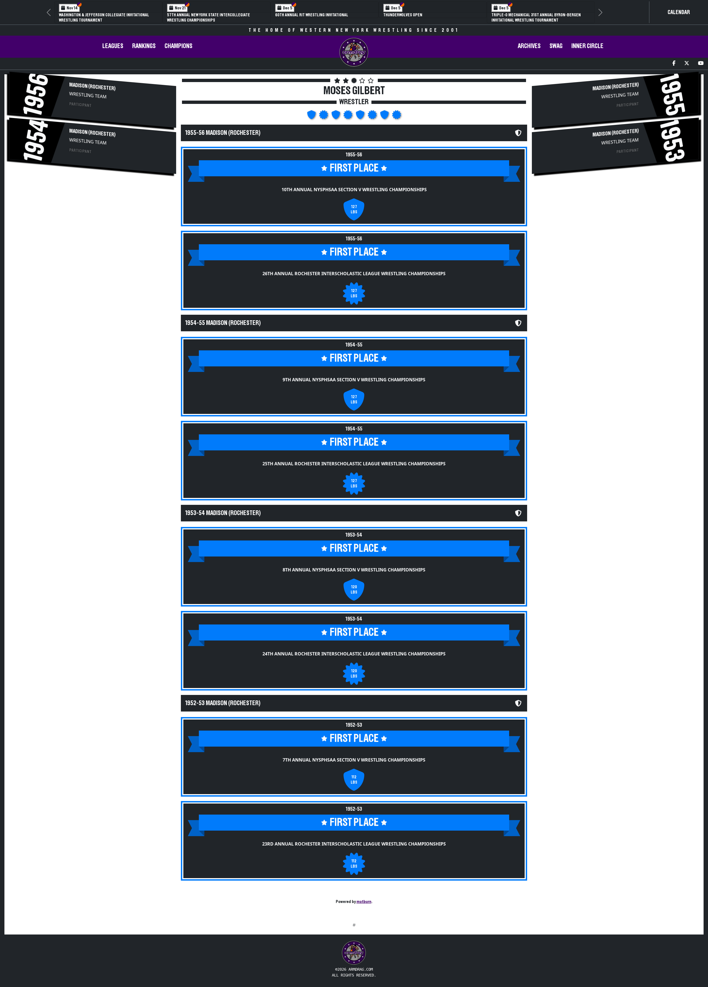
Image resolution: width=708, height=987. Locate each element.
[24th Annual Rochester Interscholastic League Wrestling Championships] (373, 116)
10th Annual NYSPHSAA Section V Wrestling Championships (354, 190)
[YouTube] (701, 64)
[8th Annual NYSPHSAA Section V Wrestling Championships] (361, 116)
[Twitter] (687, 64)
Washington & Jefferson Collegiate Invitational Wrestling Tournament (104, 17)
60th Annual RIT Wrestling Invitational (311, 15)
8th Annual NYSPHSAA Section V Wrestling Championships (354, 570)
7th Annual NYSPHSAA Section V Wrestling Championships (354, 760)
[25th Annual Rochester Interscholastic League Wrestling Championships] (348, 116)
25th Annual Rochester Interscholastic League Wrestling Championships (354, 464)
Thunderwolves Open (402, 15)
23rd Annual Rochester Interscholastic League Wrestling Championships (354, 844)
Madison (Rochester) (92, 87)
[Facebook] (674, 64)
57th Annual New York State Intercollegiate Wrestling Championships (208, 17)
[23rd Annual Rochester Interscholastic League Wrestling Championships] (396, 116)
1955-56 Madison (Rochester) (223, 133)
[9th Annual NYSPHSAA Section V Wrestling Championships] (336, 116)
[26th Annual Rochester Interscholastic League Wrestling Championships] (324, 116)
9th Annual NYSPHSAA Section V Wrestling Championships (354, 380)
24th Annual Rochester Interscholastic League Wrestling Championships (354, 654)
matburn (363, 901)
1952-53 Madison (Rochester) (223, 703)
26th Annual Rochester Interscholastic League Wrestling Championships (354, 274)
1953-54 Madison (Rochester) (223, 513)
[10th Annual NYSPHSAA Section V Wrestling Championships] (312, 116)
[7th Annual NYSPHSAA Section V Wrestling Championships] (385, 116)
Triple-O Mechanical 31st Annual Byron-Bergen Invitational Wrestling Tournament (536, 17)
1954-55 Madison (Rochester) (223, 323)
